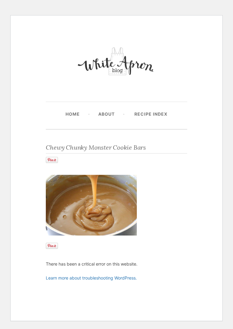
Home (73, 114)
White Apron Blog (116, 63)
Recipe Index (150, 114)
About (106, 114)
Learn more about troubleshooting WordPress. (91, 277)
